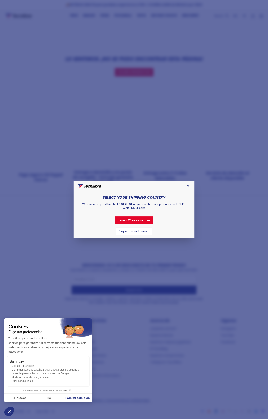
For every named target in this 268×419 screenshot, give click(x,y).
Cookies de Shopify (23, 365)
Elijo (48, 397)
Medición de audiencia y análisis (30, 377)
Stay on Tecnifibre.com (134, 231)
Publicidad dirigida (22, 381)
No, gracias (18, 397)
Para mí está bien (77, 397)
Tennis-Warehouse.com (134, 220)
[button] (9, 411)
